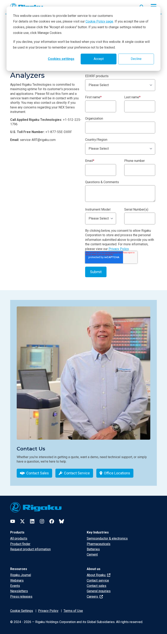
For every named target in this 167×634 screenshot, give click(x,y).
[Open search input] (142, 6)
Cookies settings (61, 59)
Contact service (98, 580)
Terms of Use (73, 611)
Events (15, 586)
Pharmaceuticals (98, 544)
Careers (93, 596)
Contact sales (96, 586)
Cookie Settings (21, 611)
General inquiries (99, 591)
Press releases (21, 596)
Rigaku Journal (20, 575)
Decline (136, 59)
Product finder (20, 544)
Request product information (30, 549)
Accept (99, 59)
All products (18, 538)
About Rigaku (96, 575)
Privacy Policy (119, 249)
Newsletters (19, 591)
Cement (92, 554)
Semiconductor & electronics (107, 538)
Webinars (17, 580)
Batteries (93, 549)
